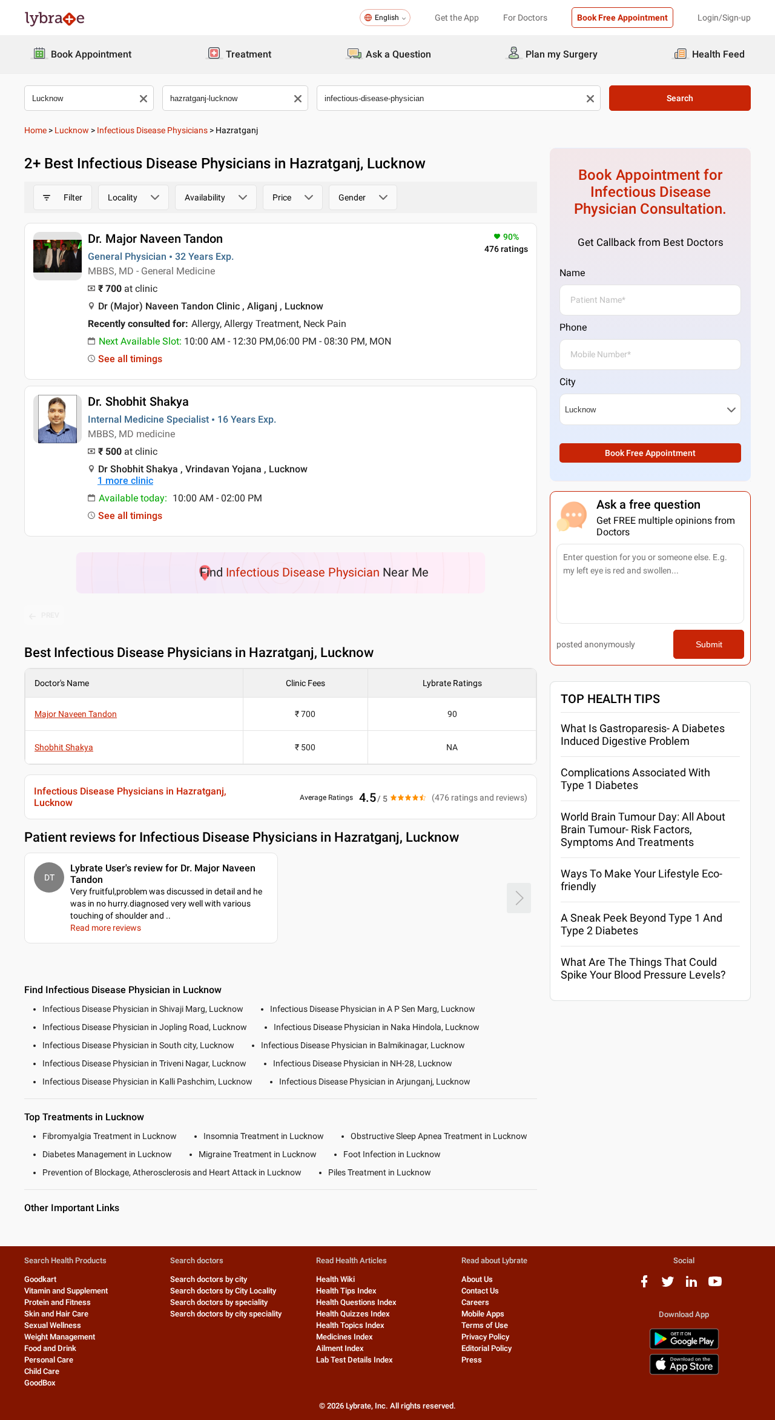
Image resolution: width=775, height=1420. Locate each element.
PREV (50, 615)
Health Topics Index (350, 1325)
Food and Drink (50, 1348)
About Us (477, 1279)
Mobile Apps (482, 1313)
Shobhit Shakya (64, 747)
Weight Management (59, 1336)
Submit (709, 644)
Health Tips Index (346, 1290)
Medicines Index (344, 1336)
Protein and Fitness (57, 1302)
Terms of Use (484, 1325)
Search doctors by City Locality (223, 1290)
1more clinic (125, 480)
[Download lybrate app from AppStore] (684, 1372)
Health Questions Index (356, 1302)
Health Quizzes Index (353, 1313)
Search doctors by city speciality (226, 1313)
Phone (573, 327)
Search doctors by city (208, 1279)
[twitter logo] (668, 1285)
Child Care (41, 1371)
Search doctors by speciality (219, 1302)
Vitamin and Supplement (66, 1290)
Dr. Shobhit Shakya (138, 401)
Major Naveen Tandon (76, 714)
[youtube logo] (715, 1285)
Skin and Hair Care (56, 1313)
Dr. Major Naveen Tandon (155, 238)
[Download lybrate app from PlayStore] (684, 1347)
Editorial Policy (486, 1348)
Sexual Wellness (52, 1325)
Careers (475, 1302)
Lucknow (71, 130)
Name (572, 273)
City (567, 382)
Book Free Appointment (622, 17)
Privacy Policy (485, 1336)
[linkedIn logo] (691, 1285)
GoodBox (40, 1382)
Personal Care (48, 1359)
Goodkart (40, 1279)
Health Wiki (335, 1279)
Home (35, 130)
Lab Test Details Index (354, 1359)
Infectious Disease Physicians (152, 130)
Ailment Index (340, 1348)
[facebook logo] (644, 1285)
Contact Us (480, 1290)
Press (471, 1359)
